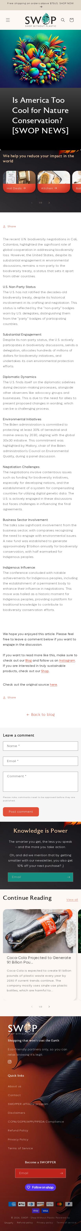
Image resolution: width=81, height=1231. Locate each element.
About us (14, 1086)
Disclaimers (16, 1113)
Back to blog (43, 714)
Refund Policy (18, 1130)
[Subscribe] (68, 877)
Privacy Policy (18, 1139)
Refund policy (25, 1222)
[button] (8, 20)
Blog (28, 660)
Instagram (67, 660)
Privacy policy (45, 1222)
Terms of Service (20, 1148)
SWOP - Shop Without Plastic (38, 1217)
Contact (14, 1095)
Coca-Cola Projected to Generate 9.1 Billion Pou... (39, 960)
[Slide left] (32, 202)
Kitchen (47, 188)
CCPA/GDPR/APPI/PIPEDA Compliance (36, 1122)
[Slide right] (49, 202)
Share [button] (11, 226)
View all (72, 900)
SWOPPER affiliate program (28, 1104)
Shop (45, 671)
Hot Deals (14, 188)
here (53, 685)
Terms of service (66, 1222)
